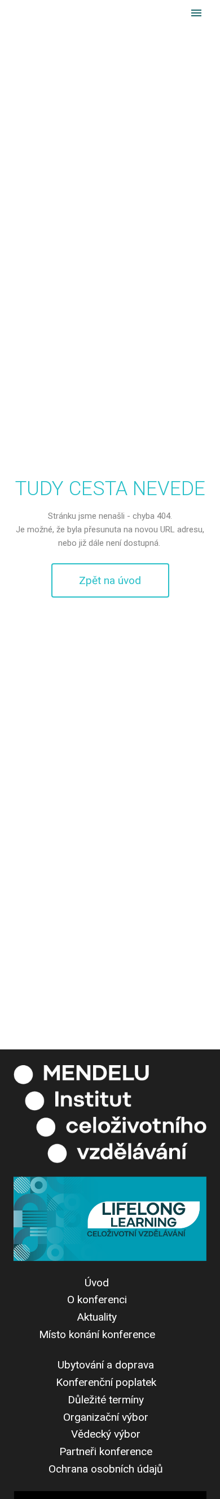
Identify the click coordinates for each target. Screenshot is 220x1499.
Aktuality (97, 1316)
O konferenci (97, 1299)
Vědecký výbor (105, 1434)
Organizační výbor (105, 1417)
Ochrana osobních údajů (106, 1468)
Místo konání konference (97, 1334)
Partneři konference (105, 1451)
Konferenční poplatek (106, 1382)
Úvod (97, 1282)
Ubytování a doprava (106, 1364)
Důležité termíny (106, 1399)
